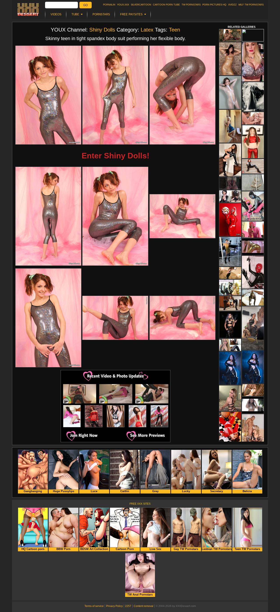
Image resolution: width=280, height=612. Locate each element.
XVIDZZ (232, 4)
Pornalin (109, 4)
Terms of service (94, 606)
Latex (147, 30)
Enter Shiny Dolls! (115, 155)
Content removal (143, 606)
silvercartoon (141, 4)
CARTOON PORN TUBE (166, 4)
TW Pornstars (191, 4)
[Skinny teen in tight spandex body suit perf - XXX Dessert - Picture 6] (182, 216)
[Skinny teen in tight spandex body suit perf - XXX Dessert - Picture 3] (182, 95)
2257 (128, 606)
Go (85, 5)
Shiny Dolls (102, 30)
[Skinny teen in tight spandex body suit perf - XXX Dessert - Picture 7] (48, 317)
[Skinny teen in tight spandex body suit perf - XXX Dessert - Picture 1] (48, 95)
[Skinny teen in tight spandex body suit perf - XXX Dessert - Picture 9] (182, 318)
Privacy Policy (114, 606)
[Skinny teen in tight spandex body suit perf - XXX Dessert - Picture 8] (115, 318)
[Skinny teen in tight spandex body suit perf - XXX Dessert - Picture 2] (115, 95)
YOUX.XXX (123, 4)
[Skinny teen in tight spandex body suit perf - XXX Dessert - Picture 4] (48, 216)
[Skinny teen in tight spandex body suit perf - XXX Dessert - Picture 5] (115, 216)
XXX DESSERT (28, 9)
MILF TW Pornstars (251, 4)
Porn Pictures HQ (214, 4)
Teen (174, 30)
